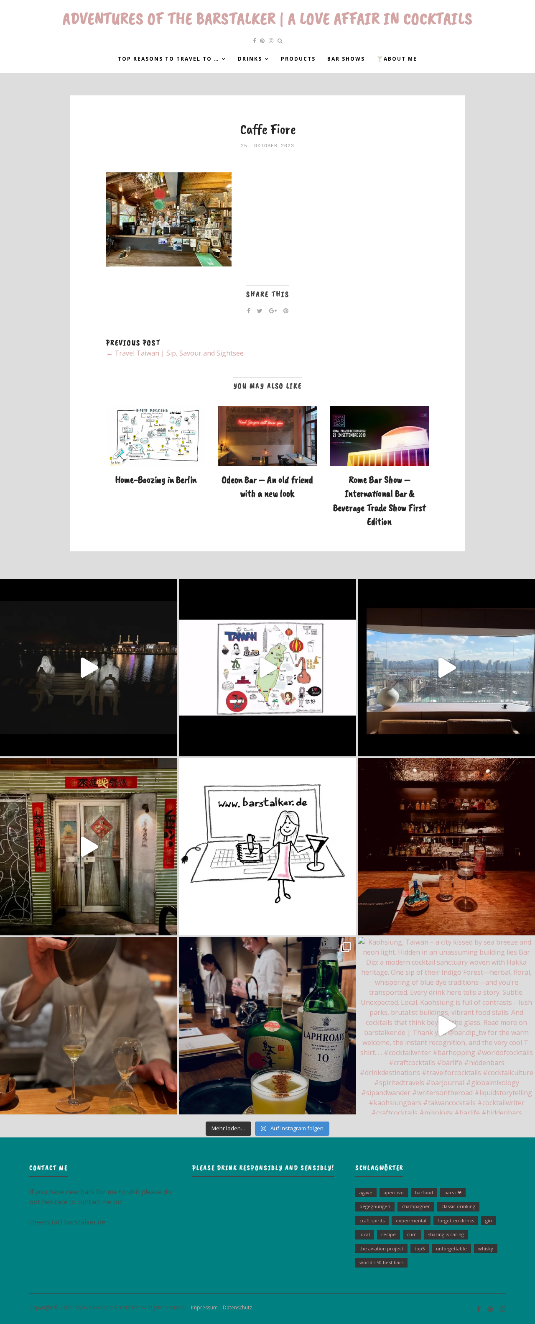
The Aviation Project (381, 1248)
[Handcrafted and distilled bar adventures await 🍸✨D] (267, 846)
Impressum (202, 1307)
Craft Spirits (372, 1220)
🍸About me (397, 58)
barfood (424, 1192)
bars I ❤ (452, 1192)
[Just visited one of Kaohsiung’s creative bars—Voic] (88, 846)
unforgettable (451, 1248)
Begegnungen (374, 1206)
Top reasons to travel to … (168, 58)
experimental (411, 1220)
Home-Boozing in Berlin (155, 479)
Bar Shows (346, 58)
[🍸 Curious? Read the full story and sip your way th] (267, 667)
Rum (412, 1234)
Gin (488, 1220)
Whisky (485, 1248)
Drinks (250, 58)
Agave (365, 1192)
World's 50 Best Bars (381, 1262)
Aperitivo (394, 1192)
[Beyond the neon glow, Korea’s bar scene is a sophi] (446, 667)
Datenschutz (235, 1307)
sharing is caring (446, 1234)
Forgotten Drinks (456, 1220)
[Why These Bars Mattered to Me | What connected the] (446, 846)
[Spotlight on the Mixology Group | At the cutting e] (267, 1025)
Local (364, 1234)
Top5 (420, 1248)
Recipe (388, 1234)
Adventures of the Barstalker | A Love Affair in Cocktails (268, 18)
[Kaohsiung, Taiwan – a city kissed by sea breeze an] (446, 1025)
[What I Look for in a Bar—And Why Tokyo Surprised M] (88, 1025)
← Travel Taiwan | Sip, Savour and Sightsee (175, 353)
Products (298, 58)
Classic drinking (458, 1206)
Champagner (416, 1206)
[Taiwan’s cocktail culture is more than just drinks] (88, 667)
